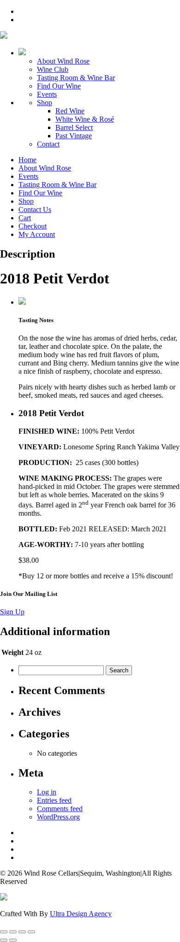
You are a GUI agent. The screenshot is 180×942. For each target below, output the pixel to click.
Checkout (32, 226)
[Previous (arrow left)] (3, 940)
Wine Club (52, 69)
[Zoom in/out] (3, 931)
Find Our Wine (59, 86)
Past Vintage (73, 136)
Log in (46, 792)
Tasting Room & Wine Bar (76, 78)
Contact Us (34, 209)
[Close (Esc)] (31, 931)
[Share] (22, 931)
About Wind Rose (63, 61)
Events (47, 94)
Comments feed (60, 808)
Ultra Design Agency (81, 914)
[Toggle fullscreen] (13, 931)
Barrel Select (74, 127)
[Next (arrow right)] (13, 940)
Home (27, 160)
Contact (48, 144)
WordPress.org (58, 817)
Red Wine (69, 111)
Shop (44, 102)
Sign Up (12, 612)
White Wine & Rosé (84, 119)
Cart (24, 218)
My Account (36, 234)
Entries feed (54, 800)
